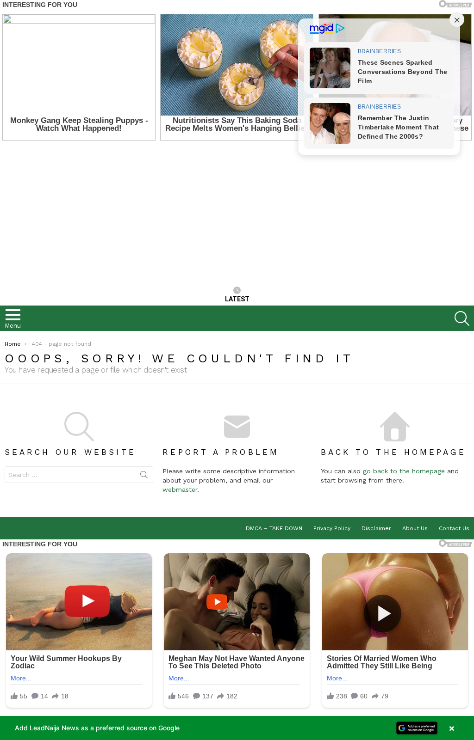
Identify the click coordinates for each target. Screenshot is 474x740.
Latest (237, 299)
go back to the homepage (404, 471)
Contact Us (454, 528)
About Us (415, 528)
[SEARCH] (462, 318)
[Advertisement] (237, 214)
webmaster (179, 489)
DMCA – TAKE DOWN (274, 528)
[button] (237, 728)
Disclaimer (376, 528)
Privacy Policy (331, 528)
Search (144, 476)
